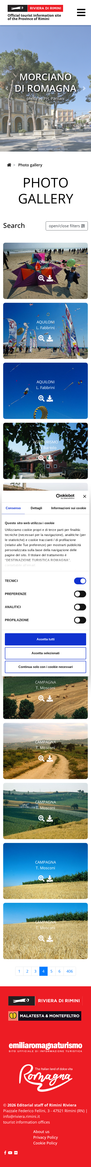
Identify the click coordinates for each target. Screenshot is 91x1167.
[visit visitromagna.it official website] (45, 1078)
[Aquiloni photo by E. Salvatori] (41, 278)
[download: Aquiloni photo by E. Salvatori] (50, 278)
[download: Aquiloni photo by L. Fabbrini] (50, 338)
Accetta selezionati (45, 653)
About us (41, 1131)
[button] (81, 12)
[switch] (80, 594)
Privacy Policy (45, 1137)
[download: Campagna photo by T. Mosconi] (50, 699)
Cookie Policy (45, 1142)
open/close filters (65, 225)
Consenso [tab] (13, 508)
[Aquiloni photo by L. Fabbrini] (41, 338)
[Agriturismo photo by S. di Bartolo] (41, 458)
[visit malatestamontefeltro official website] (45, 1019)
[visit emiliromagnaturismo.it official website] (45, 1047)
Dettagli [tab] (36, 508)
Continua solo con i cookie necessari (45, 667)
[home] (9, 164)
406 (69, 971)
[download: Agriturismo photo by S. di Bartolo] (50, 458)
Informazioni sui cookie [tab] (68, 508)
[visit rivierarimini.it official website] (45, 997)
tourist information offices (26, 1122)
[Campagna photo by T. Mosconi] (41, 699)
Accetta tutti (46, 639)
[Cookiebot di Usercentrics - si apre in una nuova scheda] (56, 496)
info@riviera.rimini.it (21, 1116)
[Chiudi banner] (84, 496)
